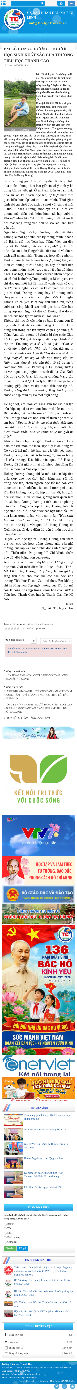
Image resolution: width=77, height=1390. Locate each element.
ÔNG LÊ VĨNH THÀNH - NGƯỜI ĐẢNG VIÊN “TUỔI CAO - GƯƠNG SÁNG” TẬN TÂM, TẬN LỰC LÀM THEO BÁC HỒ (38, 708)
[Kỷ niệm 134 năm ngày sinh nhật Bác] (13, 1192)
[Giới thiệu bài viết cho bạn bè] (59, 69)
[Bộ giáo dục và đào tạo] (38, 894)
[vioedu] (38, 1089)
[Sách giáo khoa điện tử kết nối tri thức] (38, 777)
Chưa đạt (11, 1242)
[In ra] (64, 69)
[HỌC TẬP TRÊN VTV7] (38, 835)
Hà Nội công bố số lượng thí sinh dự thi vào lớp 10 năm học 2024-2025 (42, 1282)
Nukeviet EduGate (39, 1381)
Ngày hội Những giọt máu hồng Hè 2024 (45, 1129)
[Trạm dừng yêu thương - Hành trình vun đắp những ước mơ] (13, 1119)
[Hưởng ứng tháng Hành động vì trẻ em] (13, 1163)
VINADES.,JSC (68, 1381)
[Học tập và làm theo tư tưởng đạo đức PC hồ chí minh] (38, 870)
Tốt (9, 1228)
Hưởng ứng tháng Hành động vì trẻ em (44, 1158)
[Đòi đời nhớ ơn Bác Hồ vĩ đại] (38, 990)
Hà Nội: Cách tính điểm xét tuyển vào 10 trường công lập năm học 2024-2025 (43, 1293)
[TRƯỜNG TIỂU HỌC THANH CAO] (14, 19)
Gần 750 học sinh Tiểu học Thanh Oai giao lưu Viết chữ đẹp (42, 1304)
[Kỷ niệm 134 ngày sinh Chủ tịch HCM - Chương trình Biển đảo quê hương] (13, 1177)
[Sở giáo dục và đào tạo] (38, 914)
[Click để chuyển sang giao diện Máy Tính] (64, 1386)
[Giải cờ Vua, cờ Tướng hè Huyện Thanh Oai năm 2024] (13, 1148)
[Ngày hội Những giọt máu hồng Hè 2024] (13, 1134)
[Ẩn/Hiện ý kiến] (34, 641)
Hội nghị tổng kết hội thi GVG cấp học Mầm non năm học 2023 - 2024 (41, 1313)
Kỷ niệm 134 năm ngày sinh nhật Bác (43, 1187)
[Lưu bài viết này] (69, 69)
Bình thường (13, 1237)
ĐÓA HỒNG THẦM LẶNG (21, 718)
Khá (9, 1233)
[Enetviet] (38, 1066)
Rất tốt (10, 1224)
